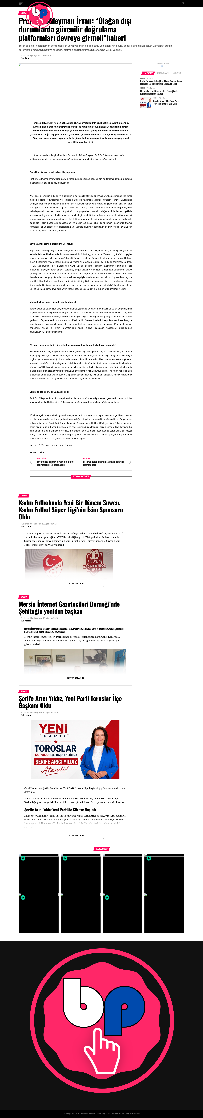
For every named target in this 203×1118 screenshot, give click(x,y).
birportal (27, 526)
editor (26, 58)
